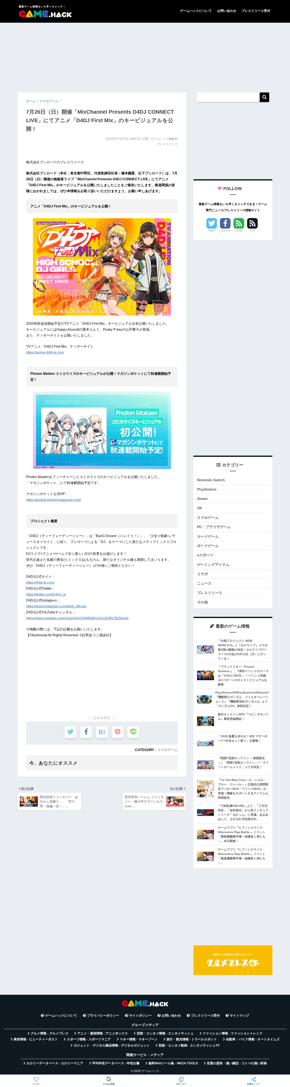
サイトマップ (239, 1015)
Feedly (238, 230)
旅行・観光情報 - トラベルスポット (191, 1039)
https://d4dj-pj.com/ (40, 582)
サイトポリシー (140, 1015)
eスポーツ (205, 555)
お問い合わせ (226, 11)
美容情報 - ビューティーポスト (36, 1039)
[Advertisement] (145, 55)
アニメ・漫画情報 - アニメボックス (102, 1033)
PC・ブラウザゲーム (214, 527)
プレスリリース (209, 593)
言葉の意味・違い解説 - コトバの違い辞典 (237, 1063)
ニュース (204, 583)
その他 (202, 602)
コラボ (202, 574)
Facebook (225, 230)
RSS (252, 230)
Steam (202, 499)
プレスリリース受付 (256, 11)
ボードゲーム (208, 546)
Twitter (211, 230)
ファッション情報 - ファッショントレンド (233, 1033)
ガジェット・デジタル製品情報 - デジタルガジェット (112, 1045)
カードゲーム (208, 536)
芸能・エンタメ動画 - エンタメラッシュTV (189, 1045)
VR (199, 508)
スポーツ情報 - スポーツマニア (89, 1039)
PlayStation (206, 489)
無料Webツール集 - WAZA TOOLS (173, 1063)
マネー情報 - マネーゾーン (139, 1039)
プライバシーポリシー (103, 1015)
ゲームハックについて (196, 11)
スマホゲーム (167, 750)
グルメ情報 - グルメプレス (49, 1033)
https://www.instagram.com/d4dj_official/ (56, 606)
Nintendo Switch (211, 480)
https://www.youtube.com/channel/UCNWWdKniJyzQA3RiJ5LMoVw (77, 618)
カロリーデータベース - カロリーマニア (54, 1063)
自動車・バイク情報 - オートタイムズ (253, 1039)
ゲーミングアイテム (213, 565)
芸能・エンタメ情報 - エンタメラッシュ (165, 1033)
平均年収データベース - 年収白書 (115, 1063)
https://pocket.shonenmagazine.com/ (53, 500)
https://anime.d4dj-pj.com (45, 352)
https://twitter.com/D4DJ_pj (46, 594)
